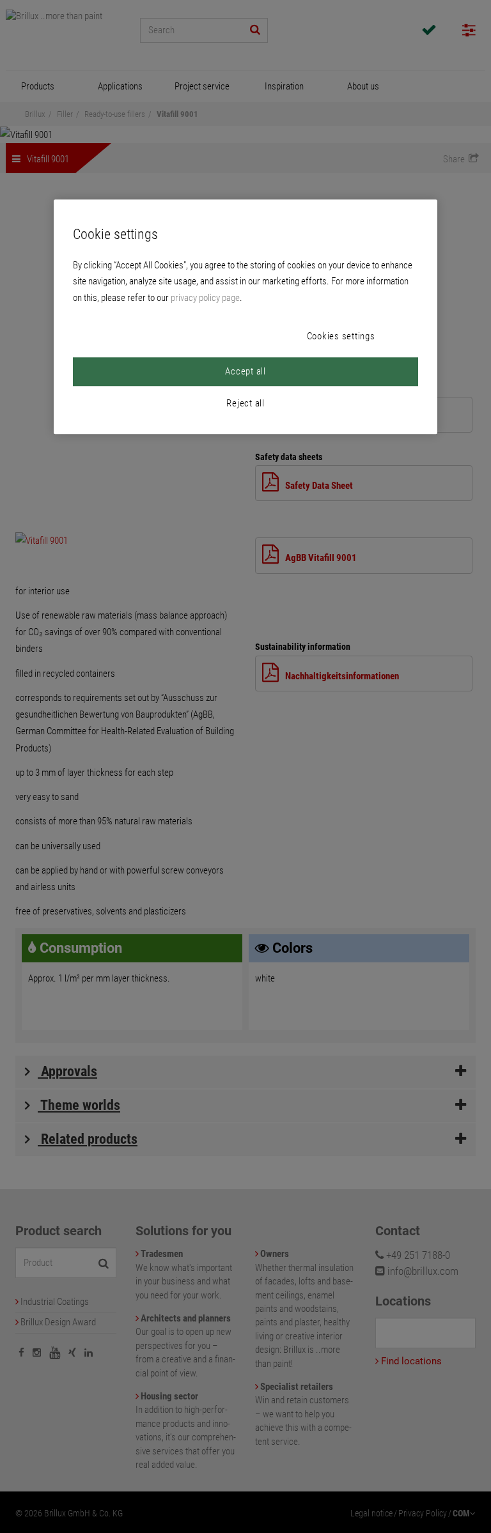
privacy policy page (205, 298)
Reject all (245, 403)
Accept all (245, 371)
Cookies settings (341, 336)
